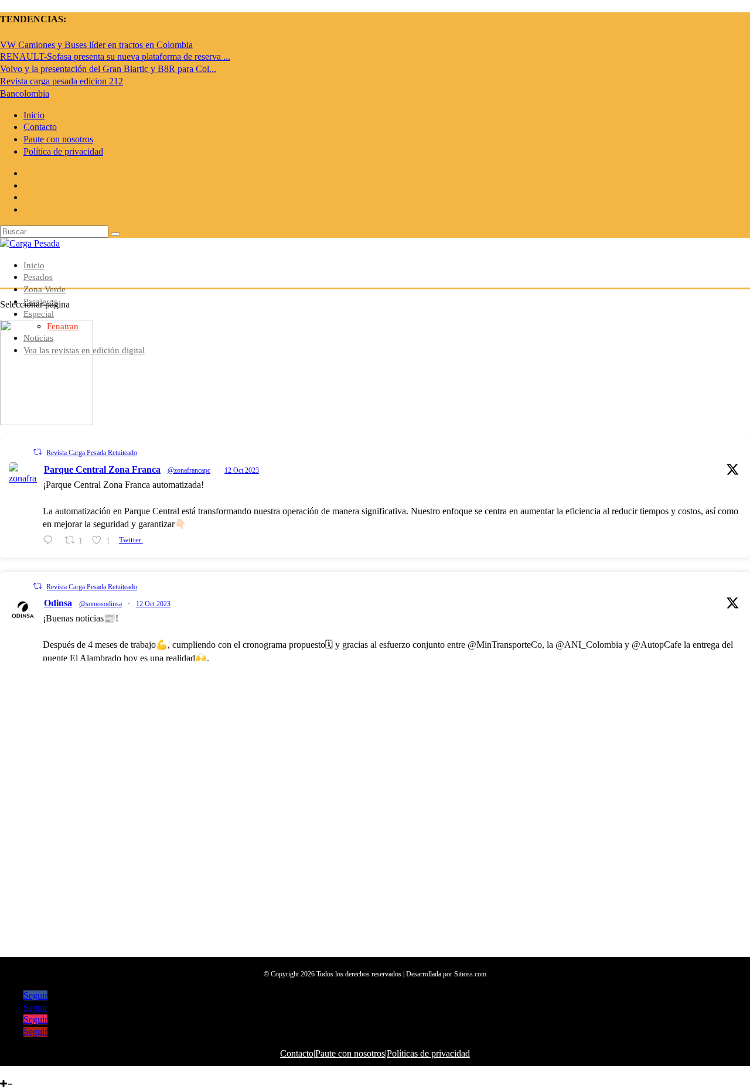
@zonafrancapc (189, 470)
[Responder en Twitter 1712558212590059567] (51, 541)
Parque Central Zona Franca (102, 469)
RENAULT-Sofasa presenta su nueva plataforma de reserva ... (115, 56)
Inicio (34, 115)
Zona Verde (44, 289)
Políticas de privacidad (428, 1053)
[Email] (42, 1072)
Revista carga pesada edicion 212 (61, 81)
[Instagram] (23, 1072)
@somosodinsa (100, 604)
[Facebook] (4, 1072)
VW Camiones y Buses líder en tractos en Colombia (96, 45)
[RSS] (50, 1072)
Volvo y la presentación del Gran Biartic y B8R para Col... (108, 69)
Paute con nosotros (58, 139)
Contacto (40, 127)
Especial (38, 314)
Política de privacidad (63, 151)
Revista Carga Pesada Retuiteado (91, 453)
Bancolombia (24, 93)
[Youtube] (32, 1072)
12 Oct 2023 (241, 470)
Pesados (38, 277)
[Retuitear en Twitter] (37, 451)
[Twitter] (14, 1072)
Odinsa (58, 603)
